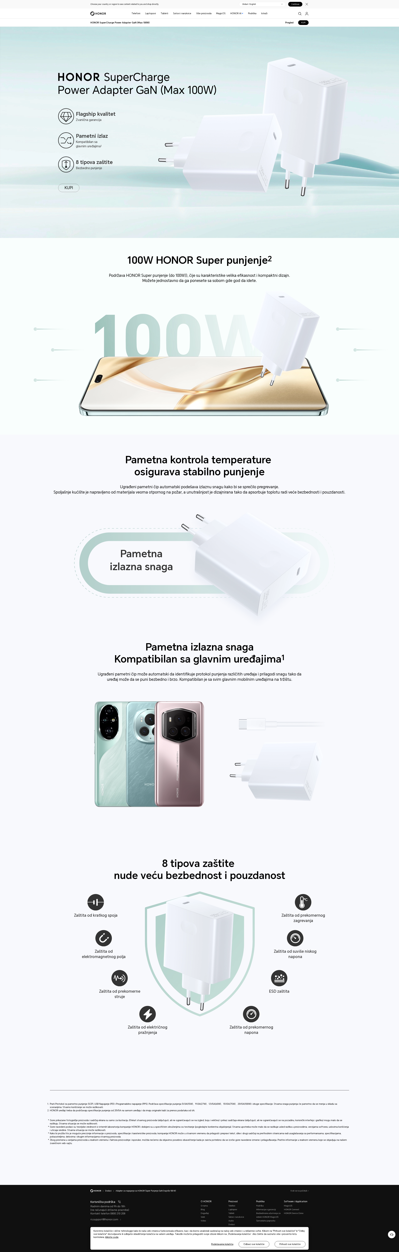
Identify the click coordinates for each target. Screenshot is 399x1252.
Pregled (289, 22)
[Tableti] (169, 13)
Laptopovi (150, 13)
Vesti (203, 1217)
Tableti (164, 13)
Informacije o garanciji (266, 1209)
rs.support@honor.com (104, 1219)
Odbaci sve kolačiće (253, 1244)
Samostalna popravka (265, 1221)
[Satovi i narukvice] (192, 13)
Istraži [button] (264, 13)
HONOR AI (235, 13)
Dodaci (231, 1224)
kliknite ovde (111, 1237)
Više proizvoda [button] (204, 13)
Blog (203, 1209)
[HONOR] (97, 1191)
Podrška (252, 13)
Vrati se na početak (299, 1191)
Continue (295, 4)
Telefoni (136, 13)
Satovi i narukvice (182, 13)
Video (203, 1221)
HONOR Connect (291, 1209)
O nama (204, 1206)
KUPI (303, 23)
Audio (231, 1221)
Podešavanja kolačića (222, 1244)
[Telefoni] (141, 13)
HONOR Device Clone (293, 1213)
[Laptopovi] (157, 13)
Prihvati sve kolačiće (290, 1244)
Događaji (205, 1213)
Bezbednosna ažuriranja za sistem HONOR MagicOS (268, 1215)
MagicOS (221, 13)
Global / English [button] (249, 4)
